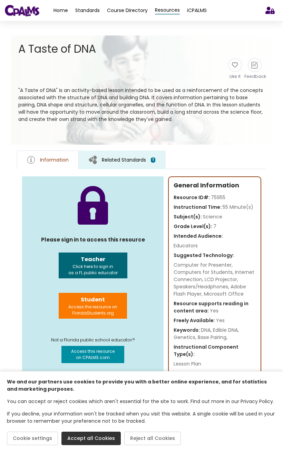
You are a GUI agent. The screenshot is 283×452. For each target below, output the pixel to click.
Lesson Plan (187, 363)
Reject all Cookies (152, 438)
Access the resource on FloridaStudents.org (92, 306)
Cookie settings (32, 438)
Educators (186, 245)
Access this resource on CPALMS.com (93, 354)
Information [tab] (54, 159)
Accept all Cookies (91, 438)
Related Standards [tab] (128, 159)
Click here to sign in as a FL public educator (93, 265)
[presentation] (122, 160)
